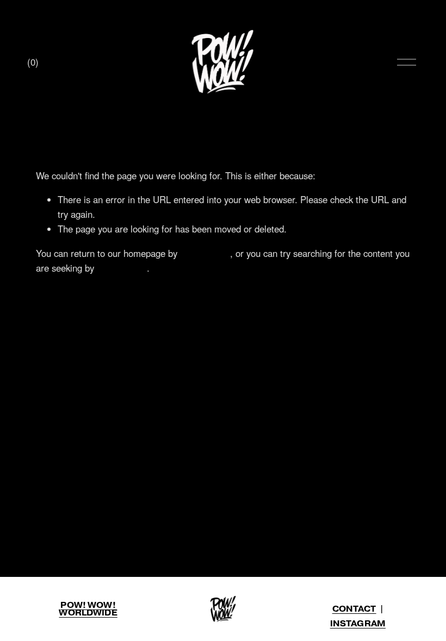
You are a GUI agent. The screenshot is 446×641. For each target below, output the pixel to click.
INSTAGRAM (358, 623)
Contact (354, 609)
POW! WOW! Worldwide (88, 609)
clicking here (205, 253)
